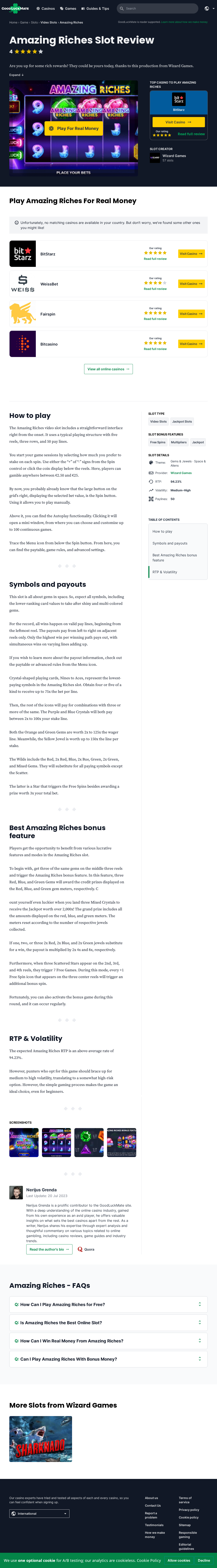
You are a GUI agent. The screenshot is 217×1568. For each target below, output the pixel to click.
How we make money (155, 1535)
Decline (204, 1560)
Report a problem (151, 1515)
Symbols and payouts (170, 543)
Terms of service (185, 1500)
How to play (162, 531)
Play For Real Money (78, 128)
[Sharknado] (40, 1439)
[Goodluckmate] (15, 8)
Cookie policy (189, 1517)
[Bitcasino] (23, 344)
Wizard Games (174, 156)
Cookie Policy (149, 1560)
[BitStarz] (179, 99)
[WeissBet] (23, 284)
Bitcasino (49, 344)
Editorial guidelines (186, 1546)
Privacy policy (189, 1510)
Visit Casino (192, 254)
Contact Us (153, 1505)
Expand (16, 75)
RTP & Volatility (165, 572)
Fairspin (47, 314)
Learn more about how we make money (184, 21)
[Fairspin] (23, 314)
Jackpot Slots (182, 421)
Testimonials (154, 1525)
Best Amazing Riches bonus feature (175, 557)
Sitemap (185, 1525)
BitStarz (179, 110)
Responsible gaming (188, 1535)
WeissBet (49, 284)
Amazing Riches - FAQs (49, 1285)
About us (151, 1498)
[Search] (121, 8)
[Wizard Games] (155, 158)
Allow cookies (179, 1560)
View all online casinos (106, 369)
